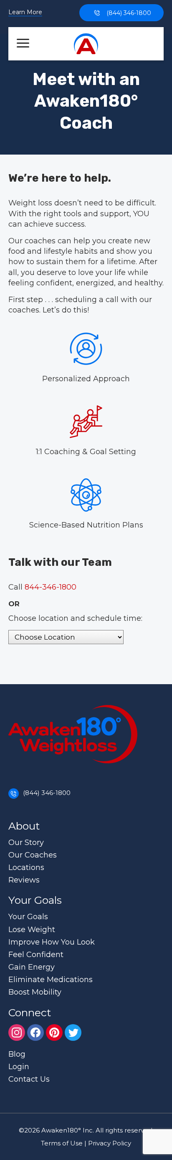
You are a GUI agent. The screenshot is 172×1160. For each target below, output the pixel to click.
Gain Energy (31, 967)
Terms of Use (62, 1143)
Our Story (26, 842)
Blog (16, 1054)
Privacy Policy (109, 1143)
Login (18, 1066)
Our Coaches (32, 855)
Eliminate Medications (50, 979)
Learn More (25, 12)
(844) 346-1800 (128, 13)
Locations (26, 867)
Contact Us (29, 1079)
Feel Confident (35, 954)
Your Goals (28, 916)
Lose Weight (31, 929)
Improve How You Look (51, 942)
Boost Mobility (34, 992)
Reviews (24, 880)
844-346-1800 (50, 587)
